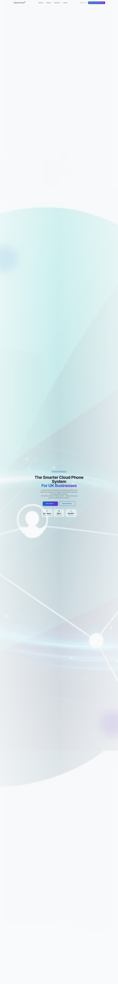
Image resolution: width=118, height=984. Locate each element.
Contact (65, 2)
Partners (48, 2)
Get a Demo (49, 503)
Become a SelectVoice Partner (96, 2)
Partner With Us (67, 503)
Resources (57, 2)
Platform (40, 2)
